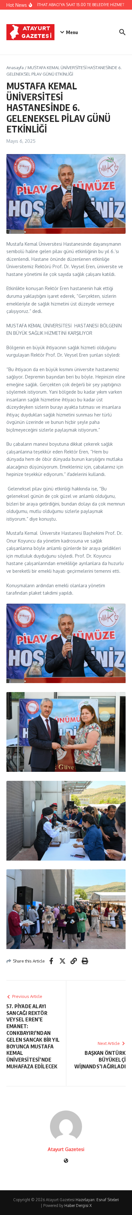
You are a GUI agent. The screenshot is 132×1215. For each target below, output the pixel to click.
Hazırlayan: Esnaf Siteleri (97, 1199)
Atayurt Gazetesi (66, 1149)
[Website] (66, 1161)
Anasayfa (15, 67)
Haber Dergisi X (78, 1205)
